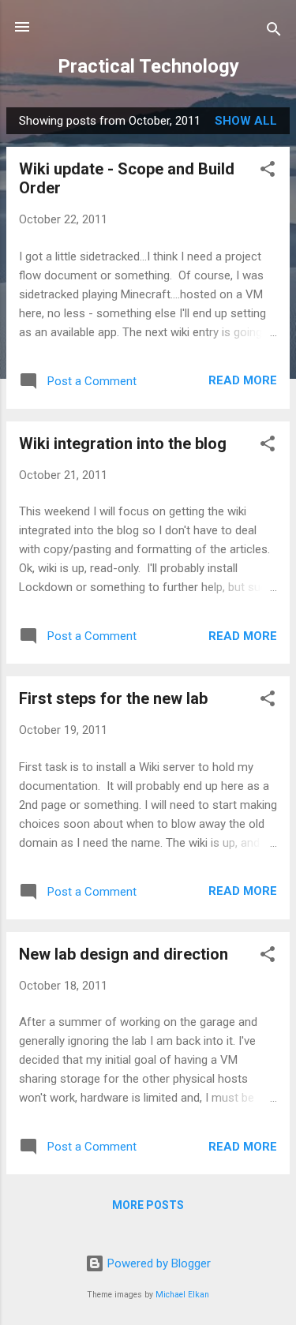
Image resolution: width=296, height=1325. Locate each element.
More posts (148, 1205)
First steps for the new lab (113, 698)
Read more (242, 380)
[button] (267, 171)
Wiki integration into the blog (123, 443)
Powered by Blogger (157, 1263)
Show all (246, 121)
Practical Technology (148, 66)
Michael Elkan (182, 1294)
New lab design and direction (123, 954)
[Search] (273, 32)
